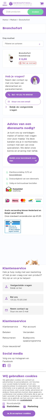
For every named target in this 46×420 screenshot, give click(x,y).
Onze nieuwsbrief (12, 346)
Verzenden (28, 332)
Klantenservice (10, 327)
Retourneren (9, 338)
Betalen (7, 332)
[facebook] (4, 366)
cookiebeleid (26, 400)
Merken (13, 20)
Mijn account (29, 327)
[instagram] (9, 366)
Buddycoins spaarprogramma (32, 339)
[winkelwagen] (41, 4)
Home (5, 20)
